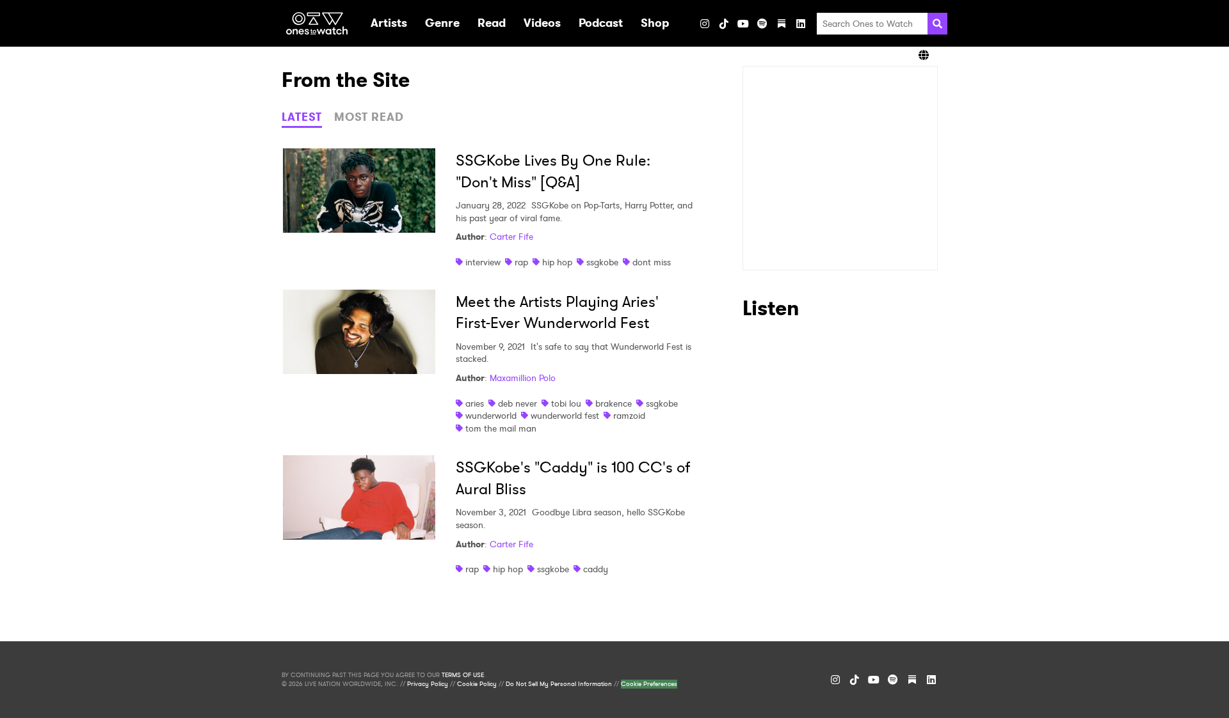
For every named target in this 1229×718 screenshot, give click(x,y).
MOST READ (369, 117)
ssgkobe (602, 262)
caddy (595, 569)
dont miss (651, 262)
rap (521, 262)
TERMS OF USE (463, 675)
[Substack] (781, 23)
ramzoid (629, 415)
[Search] (937, 24)
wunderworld (491, 415)
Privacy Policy (427, 684)
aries (474, 403)
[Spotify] (762, 23)
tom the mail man (500, 428)
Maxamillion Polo (523, 377)
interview (483, 262)
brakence (613, 403)
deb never (517, 403)
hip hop (557, 262)
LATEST (302, 117)
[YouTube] (743, 23)
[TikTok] (724, 23)
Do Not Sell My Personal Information (559, 684)
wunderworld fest (565, 415)
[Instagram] (704, 23)
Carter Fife (511, 236)
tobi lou (566, 403)
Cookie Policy (477, 684)
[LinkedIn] (800, 23)
